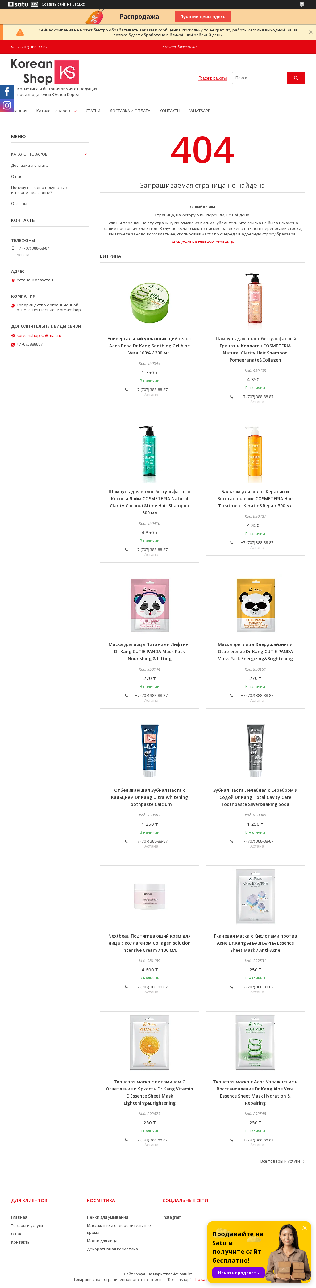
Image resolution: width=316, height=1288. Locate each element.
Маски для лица (102, 1240)
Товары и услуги (27, 1225)
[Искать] (296, 78)
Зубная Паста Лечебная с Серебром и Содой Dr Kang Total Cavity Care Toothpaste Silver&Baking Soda (255, 797)
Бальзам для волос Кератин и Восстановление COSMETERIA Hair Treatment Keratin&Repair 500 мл (255, 499)
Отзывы (19, 203)
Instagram (172, 1217)
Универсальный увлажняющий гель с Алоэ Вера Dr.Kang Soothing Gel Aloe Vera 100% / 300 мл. (149, 346)
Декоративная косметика (112, 1249)
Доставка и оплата (29, 165)
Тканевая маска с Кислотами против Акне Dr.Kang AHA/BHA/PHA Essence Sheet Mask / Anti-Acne (255, 943)
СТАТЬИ (93, 110)
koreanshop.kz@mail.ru (39, 335)
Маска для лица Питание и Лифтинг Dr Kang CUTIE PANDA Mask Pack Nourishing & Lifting (149, 651)
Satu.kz (186, 1274)
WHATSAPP (199, 110)
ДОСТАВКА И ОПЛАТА (130, 110)
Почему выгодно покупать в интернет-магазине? (39, 190)
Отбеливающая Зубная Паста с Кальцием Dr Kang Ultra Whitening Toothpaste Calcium (149, 797)
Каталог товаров (53, 110)
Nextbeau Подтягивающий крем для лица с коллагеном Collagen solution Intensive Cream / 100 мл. (149, 943)
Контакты (21, 1242)
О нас (16, 176)
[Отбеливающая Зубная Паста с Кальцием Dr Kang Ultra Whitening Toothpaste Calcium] (149, 751)
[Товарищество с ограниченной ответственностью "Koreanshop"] (45, 83)
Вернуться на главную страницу (202, 242)
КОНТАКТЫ (170, 110)
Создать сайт (53, 4)
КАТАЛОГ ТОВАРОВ (29, 154)
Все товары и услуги (280, 1161)
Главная (19, 110)
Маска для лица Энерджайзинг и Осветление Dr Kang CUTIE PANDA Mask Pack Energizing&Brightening (255, 651)
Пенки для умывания (107, 1217)
